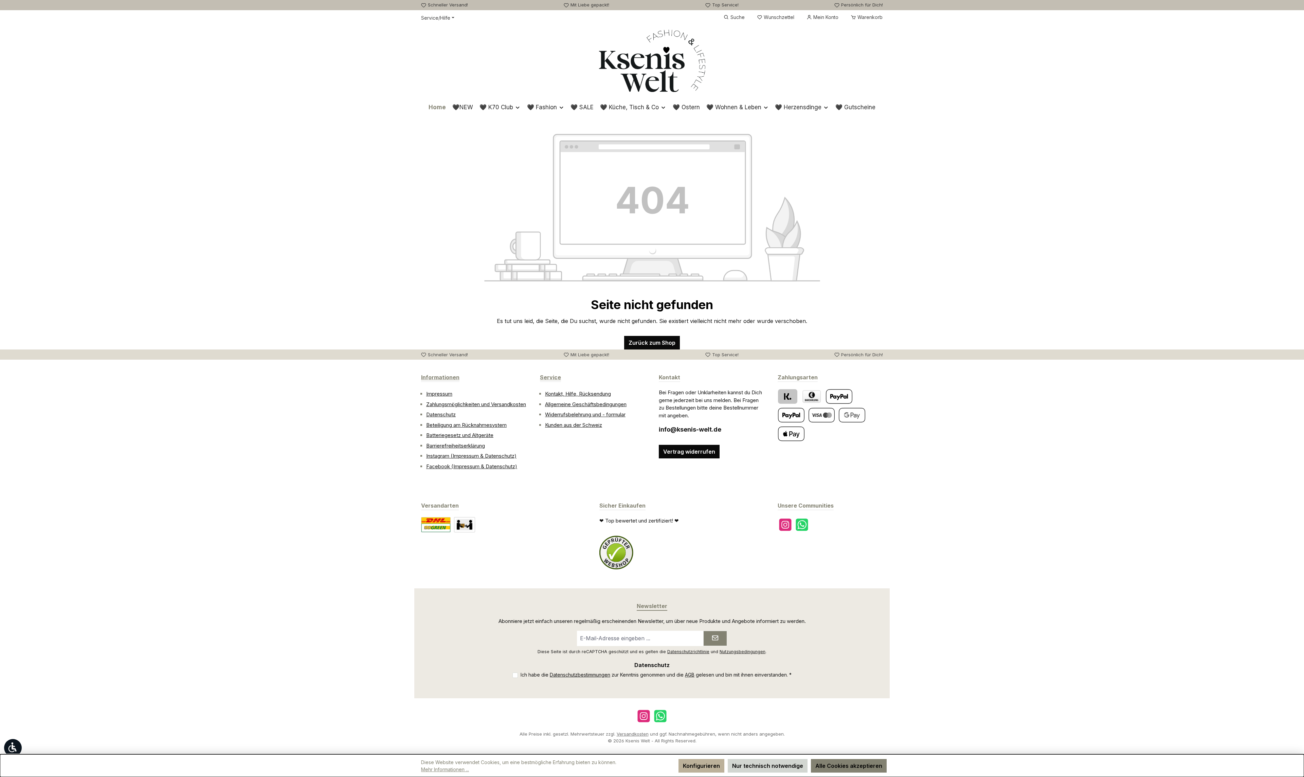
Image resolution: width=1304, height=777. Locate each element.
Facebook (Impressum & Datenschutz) (471, 466)
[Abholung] (464, 524)
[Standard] (436, 524)
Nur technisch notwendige (767, 765)
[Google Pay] (852, 415)
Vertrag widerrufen (689, 451)
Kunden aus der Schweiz (573, 425)
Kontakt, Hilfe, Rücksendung (578, 394)
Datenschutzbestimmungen (580, 675)
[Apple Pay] (791, 433)
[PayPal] (839, 396)
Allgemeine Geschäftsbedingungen (586, 404)
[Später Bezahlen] (791, 415)
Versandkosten (633, 734)
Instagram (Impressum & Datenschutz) (471, 456)
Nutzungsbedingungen (742, 651)
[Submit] (715, 638)
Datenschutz (441, 414)
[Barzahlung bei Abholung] (811, 396)
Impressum (439, 394)
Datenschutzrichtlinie (688, 651)
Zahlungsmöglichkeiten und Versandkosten (476, 404)
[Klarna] (788, 396)
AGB (689, 675)
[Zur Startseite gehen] (652, 61)
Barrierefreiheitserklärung (455, 445)
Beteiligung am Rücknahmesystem (466, 425)
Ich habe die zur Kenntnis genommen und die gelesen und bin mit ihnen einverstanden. (656, 675)
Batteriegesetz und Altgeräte (459, 435)
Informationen (440, 377)
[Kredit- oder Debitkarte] (821, 415)
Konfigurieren (701, 765)
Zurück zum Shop (652, 342)
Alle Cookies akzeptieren (848, 765)
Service (550, 377)
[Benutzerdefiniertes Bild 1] (616, 553)
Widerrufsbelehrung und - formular (585, 414)
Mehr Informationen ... (445, 769)
